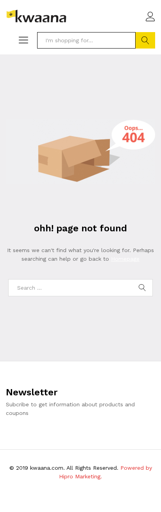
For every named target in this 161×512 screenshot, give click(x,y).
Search (145, 40)
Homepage (125, 259)
